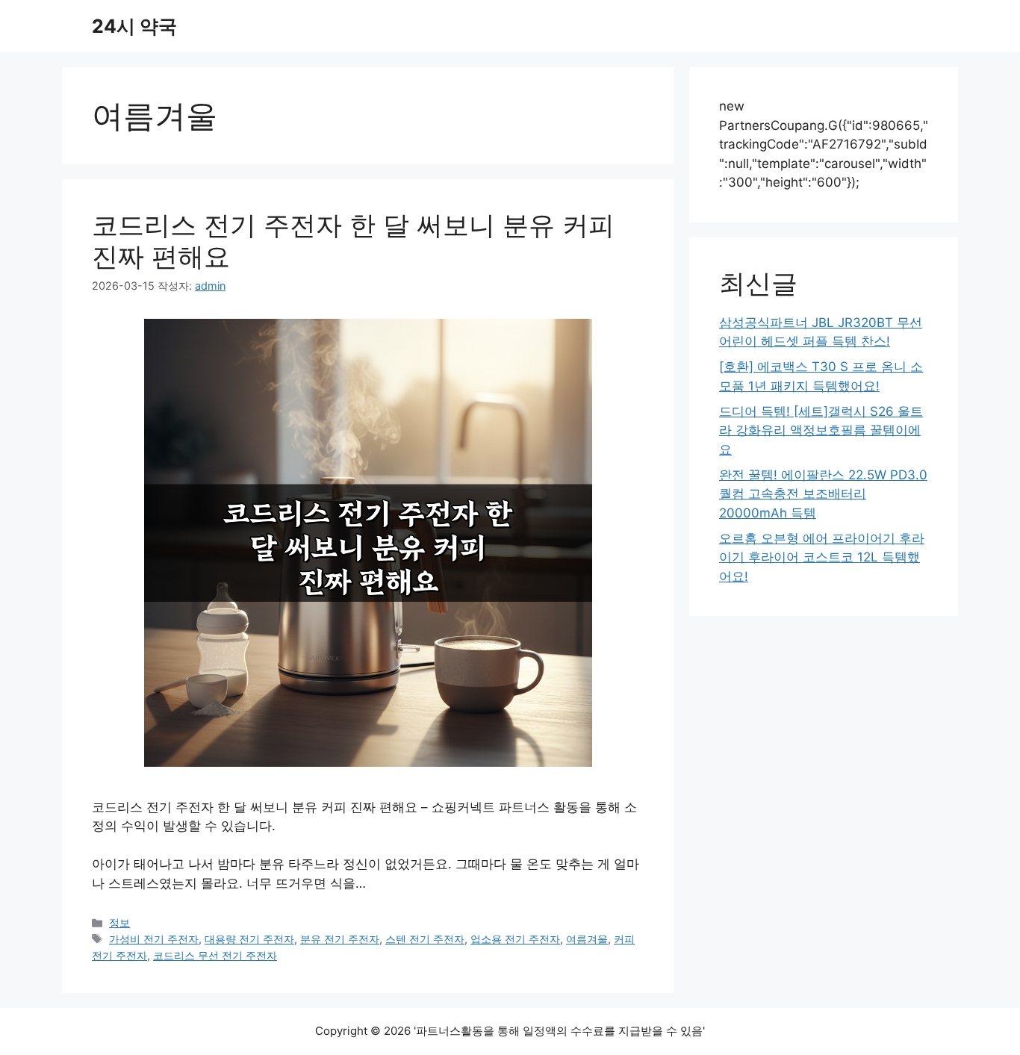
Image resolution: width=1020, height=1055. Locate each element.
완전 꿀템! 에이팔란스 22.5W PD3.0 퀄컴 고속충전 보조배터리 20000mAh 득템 (823, 493)
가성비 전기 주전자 (154, 939)
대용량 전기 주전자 (249, 939)
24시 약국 (134, 26)
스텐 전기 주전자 (424, 939)
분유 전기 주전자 (339, 939)
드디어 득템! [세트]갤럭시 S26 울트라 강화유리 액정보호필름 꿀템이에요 (821, 430)
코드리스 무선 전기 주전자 (215, 955)
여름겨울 (587, 939)
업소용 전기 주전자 (515, 939)
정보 (119, 922)
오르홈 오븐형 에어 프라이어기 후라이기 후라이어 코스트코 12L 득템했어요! (821, 557)
